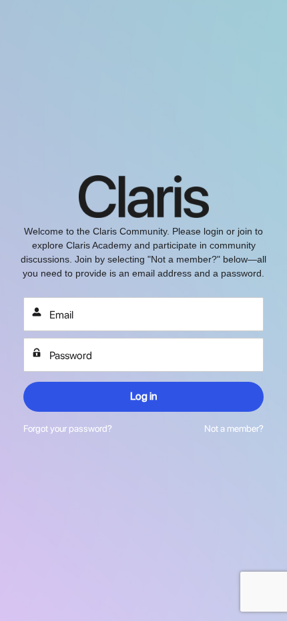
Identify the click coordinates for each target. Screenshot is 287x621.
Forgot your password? (67, 428)
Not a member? (234, 428)
